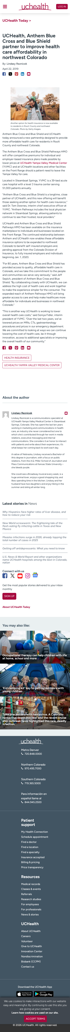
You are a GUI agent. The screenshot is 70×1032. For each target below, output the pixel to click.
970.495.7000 (33, 768)
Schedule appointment (34, 836)
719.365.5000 (33, 783)
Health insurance (16, 357)
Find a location (29, 847)
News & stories (30, 914)
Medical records (30, 884)
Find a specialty (30, 852)
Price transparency (32, 867)
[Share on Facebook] (4, 74)
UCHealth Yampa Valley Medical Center (43, 162)
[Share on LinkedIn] (22, 74)
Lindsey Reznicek (17, 63)
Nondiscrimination (32, 956)
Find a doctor (29, 842)
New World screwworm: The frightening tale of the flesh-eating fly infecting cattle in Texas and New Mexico (32, 526)
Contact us (27, 966)
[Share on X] (10, 74)
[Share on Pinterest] (16, 74)
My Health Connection (34, 831)
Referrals (26, 894)
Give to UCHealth (31, 946)
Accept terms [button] (35, 1018)
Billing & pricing (30, 862)
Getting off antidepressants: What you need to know (33, 548)
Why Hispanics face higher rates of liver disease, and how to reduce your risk (34, 513)
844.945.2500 (33, 802)
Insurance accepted (32, 857)
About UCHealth (31, 931)
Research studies (31, 899)
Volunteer (27, 941)
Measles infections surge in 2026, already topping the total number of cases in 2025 (34, 539)
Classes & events (31, 889)
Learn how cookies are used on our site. (35, 1012)
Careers (25, 936)
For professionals (31, 909)
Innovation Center (31, 951)
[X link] (12, 575)
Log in (62, 6)
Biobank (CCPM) (31, 961)
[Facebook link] (4, 575)
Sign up (9, 596)
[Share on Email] (28, 74)
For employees (30, 904)
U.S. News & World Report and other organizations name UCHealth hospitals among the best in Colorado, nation (34, 559)
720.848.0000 (33, 753)
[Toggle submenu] (5, 6)
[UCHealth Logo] (31, 741)
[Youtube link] (20, 575)
